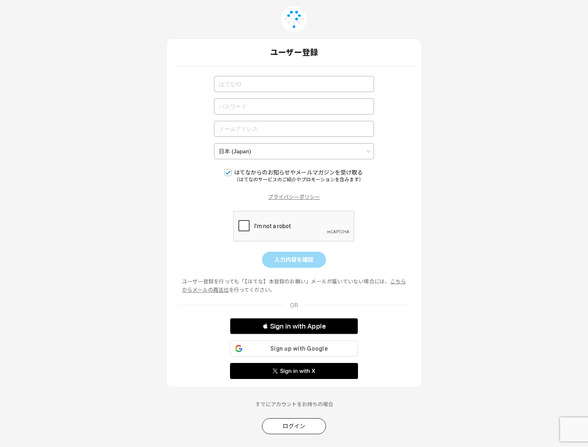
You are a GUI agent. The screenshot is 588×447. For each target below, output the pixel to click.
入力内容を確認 (294, 259)
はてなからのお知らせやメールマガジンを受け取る (299, 175)
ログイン (294, 426)
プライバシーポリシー (294, 197)
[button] (294, 326)
